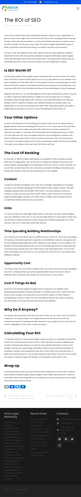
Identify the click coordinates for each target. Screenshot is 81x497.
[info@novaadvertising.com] (59, 419)
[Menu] (78, 8)
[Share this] (12, 386)
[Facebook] (59, 439)
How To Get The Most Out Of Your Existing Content (39, 445)
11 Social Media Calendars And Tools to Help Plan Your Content (40, 429)
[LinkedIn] (66, 439)
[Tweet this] (17, 386)
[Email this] (6, 386)
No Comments (27, 25)
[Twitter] (72, 439)
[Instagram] (59, 445)
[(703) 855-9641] (59, 423)
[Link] (40, 2)
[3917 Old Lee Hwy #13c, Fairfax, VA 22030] (59, 430)
